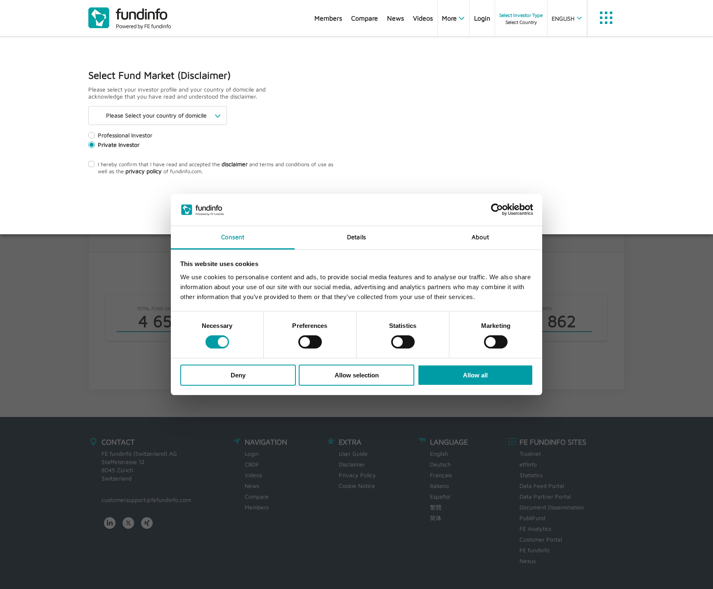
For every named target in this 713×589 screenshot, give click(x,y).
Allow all (475, 375)
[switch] (310, 342)
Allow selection (357, 375)
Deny (238, 375)
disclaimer (235, 163)
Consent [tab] (233, 236)
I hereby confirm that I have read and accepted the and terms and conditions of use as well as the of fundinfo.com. (215, 167)
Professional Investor (125, 135)
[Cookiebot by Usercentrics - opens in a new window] (497, 209)
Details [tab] (356, 236)
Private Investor (118, 144)
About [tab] (480, 236)
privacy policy (143, 170)
